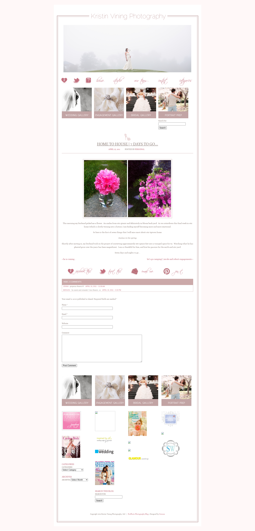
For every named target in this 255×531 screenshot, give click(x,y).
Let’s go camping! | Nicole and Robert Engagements (170, 259)
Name (64, 305)
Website (65, 323)
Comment (65, 333)
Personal (139, 149)
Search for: (162, 121)
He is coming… (69, 259)
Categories (67, 467)
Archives (66, 480)
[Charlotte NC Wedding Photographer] (127, 23)
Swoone (162, 514)
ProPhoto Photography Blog (138, 514)
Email (64, 314)
